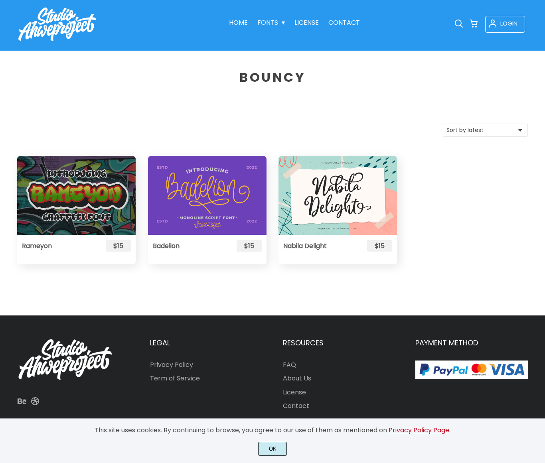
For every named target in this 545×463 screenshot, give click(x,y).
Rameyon (37, 246)
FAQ (289, 364)
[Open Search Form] (458, 24)
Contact (296, 405)
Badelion (166, 246)
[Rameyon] (76, 195)
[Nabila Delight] (337, 195)
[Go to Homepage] (57, 42)
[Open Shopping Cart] (473, 24)
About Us (297, 378)
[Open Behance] (22, 403)
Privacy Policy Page (419, 430)
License (294, 392)
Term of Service (175, 378)
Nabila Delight (305, 246)
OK (272, 449)
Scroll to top (538, 303)
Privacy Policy (171, 364)
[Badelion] (207, 195)
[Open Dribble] (35, 403)
